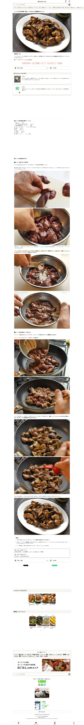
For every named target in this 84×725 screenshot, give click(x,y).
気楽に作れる (31, 7)
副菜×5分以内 (59, 7)
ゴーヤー (15, 7)
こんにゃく (50, 7)
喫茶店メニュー (73, 7)
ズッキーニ (36, 7)
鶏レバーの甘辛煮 (44, 246)
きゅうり (26, 7)
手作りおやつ (67, 7)
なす (22, 7)
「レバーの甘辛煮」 (28, 59)
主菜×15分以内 (26, 63)
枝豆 (40, 7)
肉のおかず (17, 556)
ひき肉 (46, 656)
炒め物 (60, 63)
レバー (43, 63)
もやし (81, 7)
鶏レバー (17, 122)
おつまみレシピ (52, 63)
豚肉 (63, 7)
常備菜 (78, 7)
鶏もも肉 (19, 7)
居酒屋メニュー (44, 7)
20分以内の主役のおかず (24, 556)
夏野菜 (54, 7)
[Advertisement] (42, 107)
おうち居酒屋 (36, 63)
